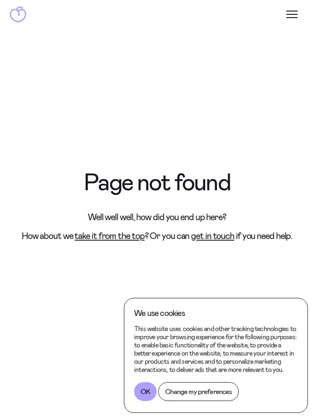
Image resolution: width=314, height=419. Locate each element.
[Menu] (292, 14)
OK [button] (145, 391)
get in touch (212, 236)
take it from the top (109, 236)
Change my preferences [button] (198, 391)
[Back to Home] (18, 15)
